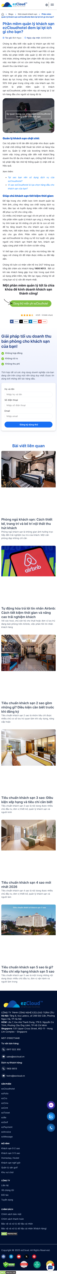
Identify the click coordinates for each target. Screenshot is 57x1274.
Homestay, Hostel (10, 1158)
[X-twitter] (26, 1256)
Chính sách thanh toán (12, 1219)
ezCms (4, 1103)
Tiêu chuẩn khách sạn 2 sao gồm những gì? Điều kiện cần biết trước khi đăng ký (27, 707)
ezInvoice (6, 1131)
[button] (14, 321)
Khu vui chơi (7, 1172)
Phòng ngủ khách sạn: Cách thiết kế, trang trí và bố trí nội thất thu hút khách (26, 524)
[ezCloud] (14, 4)
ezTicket (5, 1112)
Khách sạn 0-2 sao (10, 1148)
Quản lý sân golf (9, 1167)
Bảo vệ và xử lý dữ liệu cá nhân (17, 1223)
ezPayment (6, 1127)
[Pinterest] (34, 1256)
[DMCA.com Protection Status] (8, 1272)
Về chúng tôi (7, 1190)
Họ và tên (9, 389)
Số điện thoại (11, 400)
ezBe (3, 1117)
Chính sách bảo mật (11, 1214)
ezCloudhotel (8, 1088)
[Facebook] (3, 1256)
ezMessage (7, 1136)
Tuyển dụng (7, 1199)
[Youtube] (19, 1256)
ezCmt (4, 1108)
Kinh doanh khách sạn (27, 14)
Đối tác (5, 1195)
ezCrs (4, 1098)
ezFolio (4, 1093)
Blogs (10, 14)
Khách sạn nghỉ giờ (10, 1162)
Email (7, 411)
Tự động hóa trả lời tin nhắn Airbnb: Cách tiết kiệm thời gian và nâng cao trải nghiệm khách (28, 612)
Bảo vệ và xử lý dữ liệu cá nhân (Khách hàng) (24, 1228)
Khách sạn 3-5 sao (10, 1153)
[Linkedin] (11, 1256)
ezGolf (4, 1122)
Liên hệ (4, 1185)
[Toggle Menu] (52, 5)
